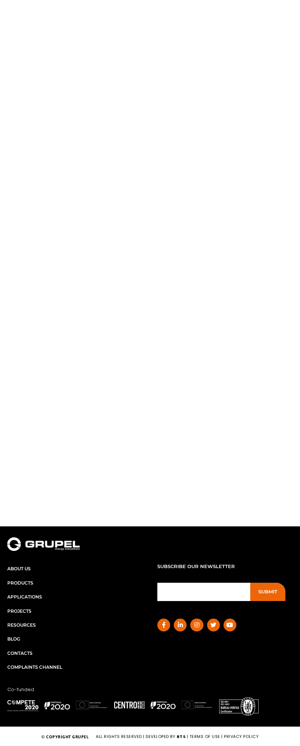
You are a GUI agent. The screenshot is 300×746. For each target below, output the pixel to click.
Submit (267, 591)
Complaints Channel (34, 667)
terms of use (205, 736)
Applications (24, 597)
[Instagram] (196, 625)
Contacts (20, 653)
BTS (181, 736)
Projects (19, 611)
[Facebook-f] (163, 625)
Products (20, 583)
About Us (19, 568)
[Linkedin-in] (180, 625)
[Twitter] (213, 625)
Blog (13, 639)
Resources (21, 625)
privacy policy (241, 736)
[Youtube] (230, 625)
